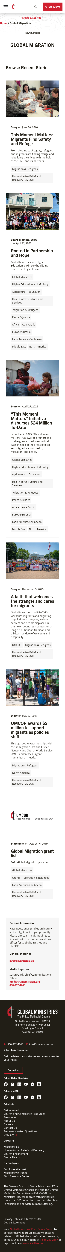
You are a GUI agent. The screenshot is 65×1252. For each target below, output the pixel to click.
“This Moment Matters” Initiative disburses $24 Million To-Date (31, 420)
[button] (35, 6)
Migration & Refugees (25, 169)
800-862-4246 (17, 985)
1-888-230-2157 (49, 1239)
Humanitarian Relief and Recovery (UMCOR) (26, 178)
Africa (15, 324)
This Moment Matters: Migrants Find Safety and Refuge (32, 139)
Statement (17, 843)
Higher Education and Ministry (30, 284)
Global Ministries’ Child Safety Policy (31, 1229)
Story (14, 127)
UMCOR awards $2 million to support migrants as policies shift (30, 729)
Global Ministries (22, 277)
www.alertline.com (34, 1243)
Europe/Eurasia (21, 332)
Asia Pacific (28, 324)
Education (35, 291)
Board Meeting (20, 240)
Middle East (19, 346)
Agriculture (18, 291)
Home (3, 23)
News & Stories (31, 17)
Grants (16, 877)
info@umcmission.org (21, 960)
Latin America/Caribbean (27, 339)
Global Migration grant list (32, 853)
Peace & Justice (21, 317)
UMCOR (16, 645)
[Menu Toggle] (5, 6)
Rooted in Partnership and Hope (32, 253)
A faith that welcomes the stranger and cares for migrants (32, 600)
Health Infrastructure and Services (27, 300)
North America (38, 346)
